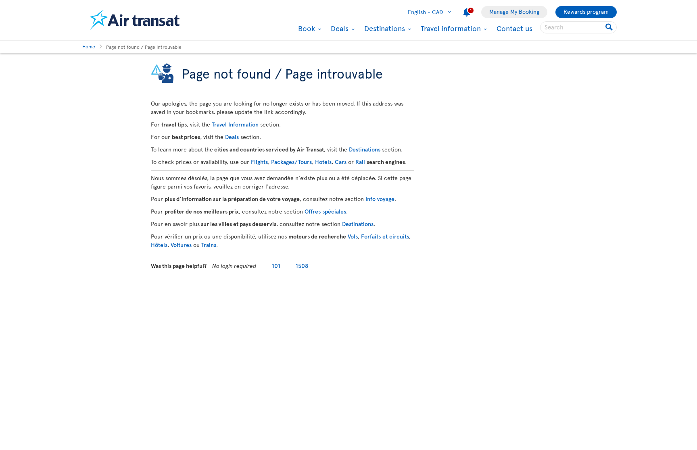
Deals (339, 28)
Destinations (383, 28)
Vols (353, 236)
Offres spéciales (325, 211)
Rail (360, 162)
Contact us (514, 28)
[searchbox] (578, 27)
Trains (208, 245)
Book (305, 28)
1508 (302, 266)
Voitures (181, 245)
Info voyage (379, 199)
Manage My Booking (514, 11)
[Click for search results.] (610, 27)
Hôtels (159, 245)
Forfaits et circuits (385, 236)
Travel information (450, 28)
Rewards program (586, 11)
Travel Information (235, 124)
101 (276, 266)
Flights (259, 162)
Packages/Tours (291, 162)
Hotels (323, 162)
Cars (340, 162)
